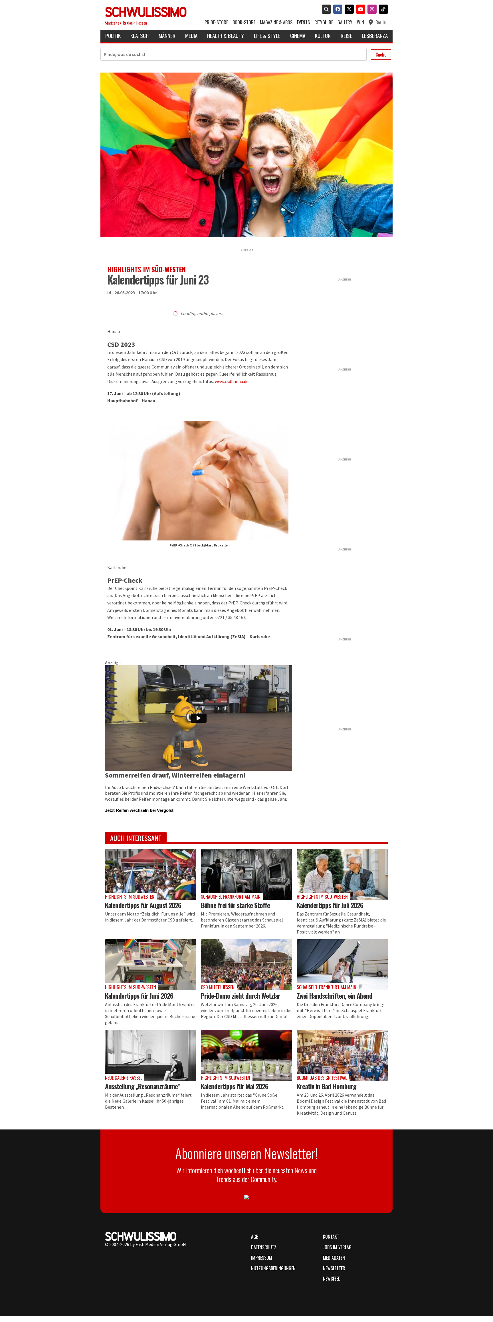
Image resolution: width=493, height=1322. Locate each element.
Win (360, 22)
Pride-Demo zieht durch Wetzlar (240, 995)
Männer (167, 35)
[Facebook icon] (336, 10)
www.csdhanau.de (231, 381)
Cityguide (323, 22)
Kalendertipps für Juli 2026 (330, 905)
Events (303, 22)
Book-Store (244, 22)
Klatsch (139, 35)
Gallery (345, 22)
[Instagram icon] (371, 10)
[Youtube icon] (359, 10)
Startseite (112, 23)
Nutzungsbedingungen (273, 1268)
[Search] (325, 10)
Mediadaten (334, 1257)
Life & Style (267, 35)
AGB (254, 1236)
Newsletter (334, 1268)
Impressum (261, 1257)
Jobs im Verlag (337, 1247)
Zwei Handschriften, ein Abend (334, 995)
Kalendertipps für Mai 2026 (234, 1086)
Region (128, 23)
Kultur (323, 35)
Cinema (297, 35)
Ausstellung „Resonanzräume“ (142, 1086)
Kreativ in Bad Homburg (326, 1086)
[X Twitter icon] (348, 10)
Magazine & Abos (276, 22)
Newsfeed (332, 1278)
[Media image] (150, 874)
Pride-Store (216, 22)
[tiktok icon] (382, 10)
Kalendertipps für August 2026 (143, 905)
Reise (346, 35)
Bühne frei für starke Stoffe (235, 905)
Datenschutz (263, 1247)
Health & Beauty (225, 35)
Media (191, 35)
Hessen (141, 23)
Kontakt (331, 1236)
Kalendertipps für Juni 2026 (139, 995)
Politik (113, 35)
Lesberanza (375, 35)
